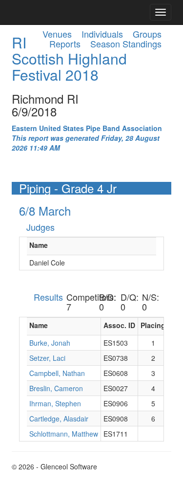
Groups (147, 33)
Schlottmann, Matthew (63, 434)
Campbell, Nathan (57, 373)
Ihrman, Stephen (55, 403)
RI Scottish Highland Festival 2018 (69, 58)
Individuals (102, 33)
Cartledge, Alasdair (58, 418)
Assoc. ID (119, 325)
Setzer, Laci (47, 358)
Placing (153, 325)
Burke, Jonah (49, 343)
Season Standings (126, 43)
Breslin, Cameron (56, 388)
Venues (57, 33)
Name (38, 245)
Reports (65, 43)
